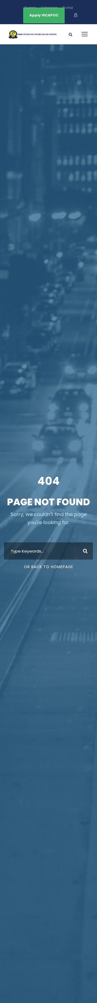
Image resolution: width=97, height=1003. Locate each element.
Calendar (49, 7)
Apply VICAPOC (43, 15)
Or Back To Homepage (48, 566)
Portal (68, 7)
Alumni (30, 7)
